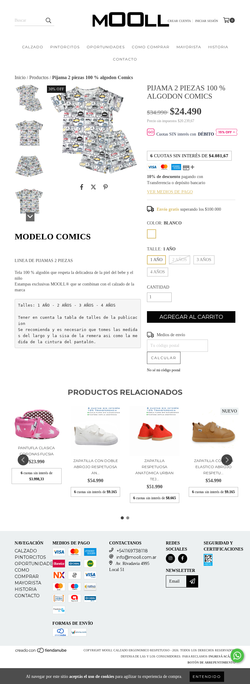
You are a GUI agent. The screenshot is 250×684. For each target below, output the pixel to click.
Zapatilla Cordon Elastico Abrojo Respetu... (213, 466)
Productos (38, 77)
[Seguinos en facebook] (182, 558)
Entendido (207, 676)
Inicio (20, 77)
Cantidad (158, 287)
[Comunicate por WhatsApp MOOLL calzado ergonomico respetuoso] (237, 656)
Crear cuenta (179, 21)
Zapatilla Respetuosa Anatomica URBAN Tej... (154, 469)
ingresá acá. (219, 656)
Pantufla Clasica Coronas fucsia (36, 451)
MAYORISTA (189, 47)
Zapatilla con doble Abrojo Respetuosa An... (95, 466)
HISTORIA (218, 47)
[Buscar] (48, 20)
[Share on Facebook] (81, 187)
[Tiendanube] (41, 652)
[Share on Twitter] (93, 187)
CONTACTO (125, 59)
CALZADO (32, 47)
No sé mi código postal (163, 370)
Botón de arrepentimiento (211, 662)
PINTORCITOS (65, 47)
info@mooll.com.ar (136, 557)
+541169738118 (132, 551)
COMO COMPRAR (151, 47)
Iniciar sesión (206, 21)
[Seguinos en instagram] (170, 558)
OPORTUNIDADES (106, 47)
